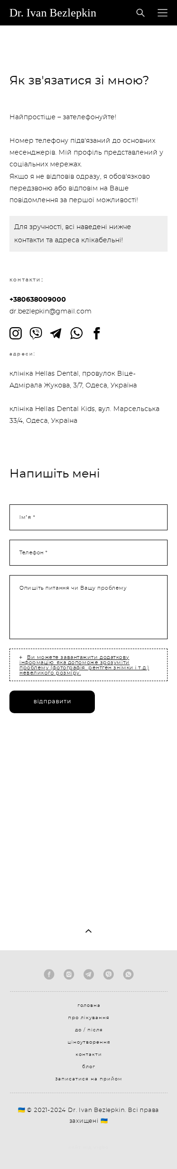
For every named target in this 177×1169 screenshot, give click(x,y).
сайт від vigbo (88, 1147)
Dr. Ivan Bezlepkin (52, 12)
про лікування (89, 1017)
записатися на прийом (88, 1079)
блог (88, 1066)
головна (89, 1005)
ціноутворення (88, 1042)
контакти (89, 1054)
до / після (89, 1030)
